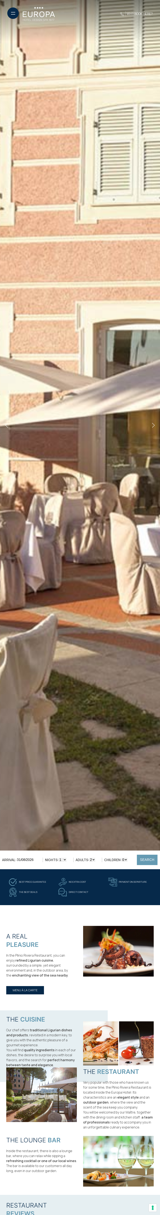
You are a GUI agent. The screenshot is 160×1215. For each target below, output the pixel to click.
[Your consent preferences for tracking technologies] (153, 1208)
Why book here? (140, 13)
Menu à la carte (25, 990)
